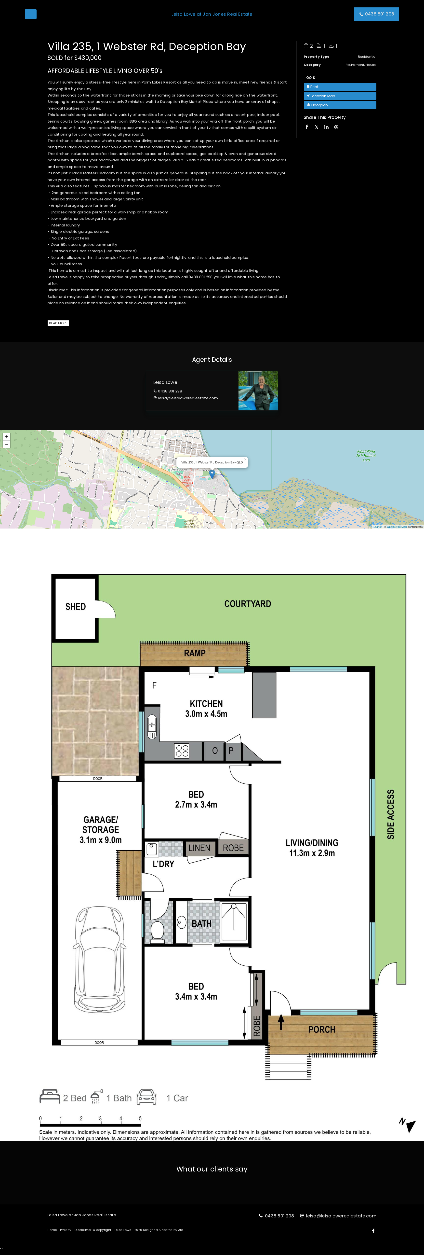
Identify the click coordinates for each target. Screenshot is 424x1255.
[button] (340, 86)
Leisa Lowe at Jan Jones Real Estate (212, 14)
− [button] (6, 444)
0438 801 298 (170, 391)
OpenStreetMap (397, 527)
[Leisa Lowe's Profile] (258, 390)
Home (52, 1230)
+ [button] (6, 437)
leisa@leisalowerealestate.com (188, 398)
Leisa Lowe (165, 382)
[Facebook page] (373, 1231)
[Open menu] (31, 14)
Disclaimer (83, 1230)
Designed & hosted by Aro (163, 1230)
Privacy (65, 1230)
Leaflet (377, 527)
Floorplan (319, 105)
